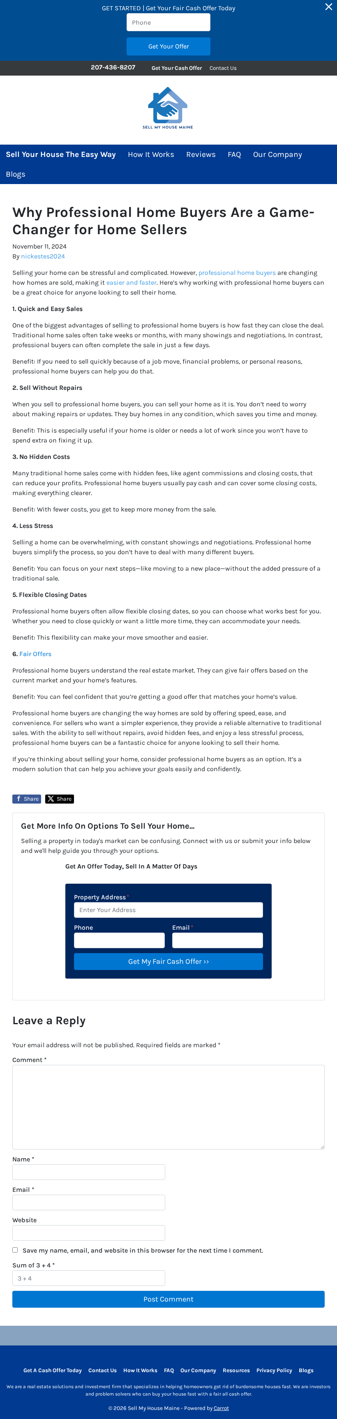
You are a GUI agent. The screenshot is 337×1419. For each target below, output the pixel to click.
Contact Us (223, 68)
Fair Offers (35, 654)
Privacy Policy (274, 1370)
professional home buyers (237, 272)
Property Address (101, 897)
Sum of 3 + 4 (33, 1265)
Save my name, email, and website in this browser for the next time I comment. (143, 1250)
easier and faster (131, 282)
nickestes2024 (43, 256)
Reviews (201, 154)
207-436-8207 (113, 67)
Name (23, 1159)
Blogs (15, 174)
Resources (236, 1370)
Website (24, 1220)
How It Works (151, 154)
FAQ (234, 154)
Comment (29, 1060)
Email (183, 927)
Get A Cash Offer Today (52, 1370)
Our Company (277, 154)
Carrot (221, 1408)
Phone (83, 927)
